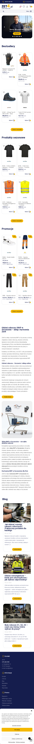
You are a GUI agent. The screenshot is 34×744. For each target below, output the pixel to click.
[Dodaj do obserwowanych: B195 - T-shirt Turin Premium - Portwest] (19, 146)
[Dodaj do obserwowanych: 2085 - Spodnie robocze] (4, 275)
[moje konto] (27, 7)
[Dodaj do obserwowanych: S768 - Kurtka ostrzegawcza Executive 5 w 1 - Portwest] (19, 54)
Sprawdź (17, 33)
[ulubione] (24, 7)
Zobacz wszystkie (17, 129)
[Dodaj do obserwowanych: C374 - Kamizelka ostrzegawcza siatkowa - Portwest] (19, 182)
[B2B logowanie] (20, 7)
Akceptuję (17, 729)
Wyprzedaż (5, 688)
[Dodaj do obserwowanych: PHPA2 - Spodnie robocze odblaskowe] (19, 237)
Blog (3, 681)
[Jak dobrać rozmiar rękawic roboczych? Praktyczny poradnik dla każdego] (17, 522)
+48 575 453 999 (8, 1)
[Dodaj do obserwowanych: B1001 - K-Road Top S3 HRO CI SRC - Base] (4, 92)
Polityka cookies (11, 742)
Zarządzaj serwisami (16, 725)
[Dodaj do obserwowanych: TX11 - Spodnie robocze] (19, 275)
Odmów (17, 734)
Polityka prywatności (20, 742)
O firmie (4, 679)
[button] (31, 711)
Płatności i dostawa (6, 701)
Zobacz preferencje (17, 738)
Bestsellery (5, 683)
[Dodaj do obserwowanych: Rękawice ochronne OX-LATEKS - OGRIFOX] (4, 54)
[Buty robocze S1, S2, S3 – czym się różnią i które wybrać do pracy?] (17, 622)
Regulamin (4, 696)
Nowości (4, 685)
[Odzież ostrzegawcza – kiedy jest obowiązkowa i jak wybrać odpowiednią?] (17, 573)
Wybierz (11, 77)
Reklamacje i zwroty (7, 698)
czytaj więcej (17, 549)
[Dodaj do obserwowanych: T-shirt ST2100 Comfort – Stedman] (19, 92)
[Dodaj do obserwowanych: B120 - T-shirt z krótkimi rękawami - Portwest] (4, 146)
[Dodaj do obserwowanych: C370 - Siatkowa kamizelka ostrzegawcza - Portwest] (4, 182)
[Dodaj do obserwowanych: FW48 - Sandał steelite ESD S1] (4, 237)
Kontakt (4, 676)
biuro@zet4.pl (9, 668)
